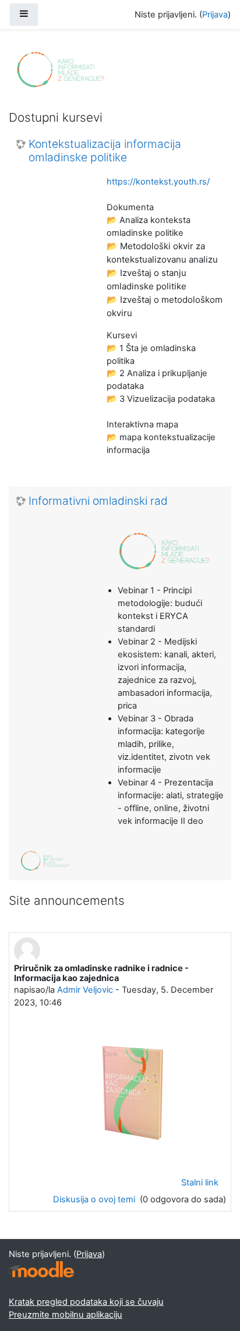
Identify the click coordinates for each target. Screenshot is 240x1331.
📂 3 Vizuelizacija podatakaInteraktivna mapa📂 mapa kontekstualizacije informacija (161, 424)
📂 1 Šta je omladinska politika (151, 354)
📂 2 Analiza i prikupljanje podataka (157, 379)
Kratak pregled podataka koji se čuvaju (86, 1302)
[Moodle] (41, 1269)
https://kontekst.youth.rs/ (158, 181)
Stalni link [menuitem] (199, 1182)
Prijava (215, 14)
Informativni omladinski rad (98, 501)
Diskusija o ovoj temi (95, 1199)
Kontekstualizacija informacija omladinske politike (105, 150)
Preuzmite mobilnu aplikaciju (65, 1314)
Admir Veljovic (85, 990)
